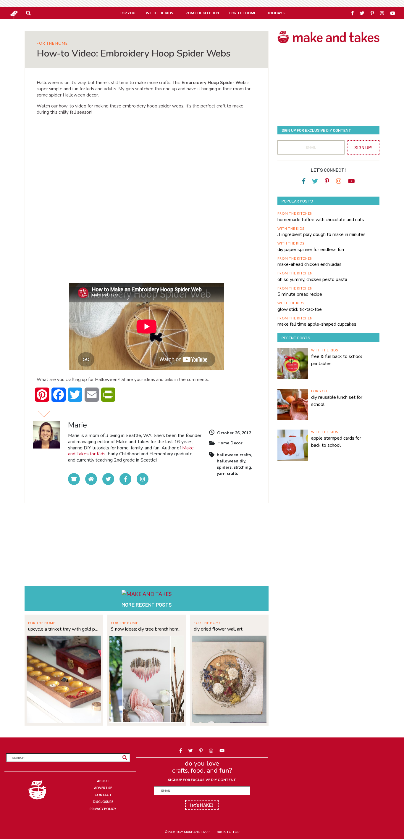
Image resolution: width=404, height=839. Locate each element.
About (103, 781)
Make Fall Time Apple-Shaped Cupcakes (316, 324)
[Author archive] (74, 479)
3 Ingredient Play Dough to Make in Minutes (321, 234)
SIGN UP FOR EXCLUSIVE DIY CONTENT (202, 779)
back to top (228, 832)
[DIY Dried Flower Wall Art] (229, 678)
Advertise (103, 788)
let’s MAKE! (202, 805)
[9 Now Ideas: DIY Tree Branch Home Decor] (146, 678)
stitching (242, 467)
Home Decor (230, 443)
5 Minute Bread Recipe (299, 294)
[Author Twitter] (108, 479)
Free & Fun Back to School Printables (336, 360)
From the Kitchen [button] (201, 13)
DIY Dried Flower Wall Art (218, 629)
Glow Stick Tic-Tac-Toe (299, 309)
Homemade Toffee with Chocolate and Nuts (320, 219)
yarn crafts (227, 473)
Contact (103, 795)
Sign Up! (363, 147)
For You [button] (127, 13)
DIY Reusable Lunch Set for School (336, 401)
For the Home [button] (242, 13)
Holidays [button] (275, 13)
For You (319, 391)
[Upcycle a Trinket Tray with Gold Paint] (64, 678)
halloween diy (231, 461)
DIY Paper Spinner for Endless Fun (310, 249)
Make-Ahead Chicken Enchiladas (309, 264)
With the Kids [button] (159, 13)
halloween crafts (234, 455)
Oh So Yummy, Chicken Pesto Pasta (312, 279)
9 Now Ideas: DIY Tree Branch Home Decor (146, 629)
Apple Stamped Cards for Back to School (336, 442)
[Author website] (91, 479)
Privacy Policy (103, 809)
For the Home (52, 43)
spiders (224, 467)
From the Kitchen (295, 213)
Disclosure (103, 801)
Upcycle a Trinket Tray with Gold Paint (63, 629)
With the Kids (290, 228)
